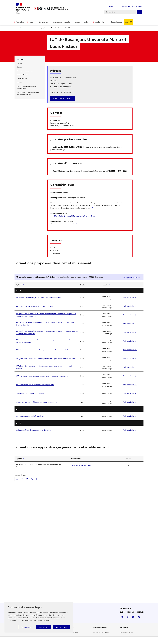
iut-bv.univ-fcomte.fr (58, 123)
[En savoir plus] (92, 208)
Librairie (124, 6)
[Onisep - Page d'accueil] (42, 8)
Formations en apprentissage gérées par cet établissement (28, 93)
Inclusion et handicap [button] (81, 22)
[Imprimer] (17, 479)
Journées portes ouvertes (25, 71)
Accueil (17, 28)
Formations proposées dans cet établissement (27, 87)
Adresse (19, 63)
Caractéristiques (22, 78)
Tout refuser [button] (43, 627)
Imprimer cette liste (133, 277)
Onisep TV (112, 6)
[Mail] (22, 479)
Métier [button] (31, 22)
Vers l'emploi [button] (99, 22)
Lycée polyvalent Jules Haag (81, 465)
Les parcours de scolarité (101, 632)
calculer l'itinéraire (62, 98)
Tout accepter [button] (61, 627)
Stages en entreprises (126, 632)
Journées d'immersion (23, 75)
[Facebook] (37, 479)
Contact (19, 67)
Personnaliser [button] (26, 627)
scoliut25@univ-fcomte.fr (61, 125)
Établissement (26, 28)
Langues (19, 82)
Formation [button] (20, 22)
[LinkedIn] (27, 479)
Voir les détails (128, 297)
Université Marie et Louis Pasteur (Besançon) (71, 223)
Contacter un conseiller (62, 22)
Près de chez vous (116, 22)
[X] (32, 479)
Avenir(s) (128, 22)
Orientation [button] (43, 22)
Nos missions (137, 6)
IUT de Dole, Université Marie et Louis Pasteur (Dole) (74, 216)
